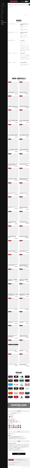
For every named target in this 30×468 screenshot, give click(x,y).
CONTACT (18, 462)
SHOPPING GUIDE (15, 462)
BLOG (24, 1)
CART (9, 462)
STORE (11, 462)
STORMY (14, 1)
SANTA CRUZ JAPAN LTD (23, 62)
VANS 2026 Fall (22, 40)
